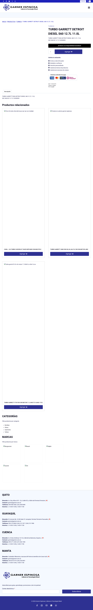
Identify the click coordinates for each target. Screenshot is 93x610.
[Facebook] (3, 1)
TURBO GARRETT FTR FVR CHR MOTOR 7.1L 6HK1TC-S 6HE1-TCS (23, 402)
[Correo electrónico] (9, 1)
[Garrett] (12, 473)
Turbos (51, 26)
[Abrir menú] (89, 7)
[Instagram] (6, 1)
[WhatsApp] (15, 1)
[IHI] (33, 473)
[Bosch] (33, 454)
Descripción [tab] (7, 91)
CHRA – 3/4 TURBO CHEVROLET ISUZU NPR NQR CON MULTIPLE (22, 249)
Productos (83, 1)
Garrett (52, 86)
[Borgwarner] (12, 454)
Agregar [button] (22, 254)
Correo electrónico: (8, 588)
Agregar (67, 52)
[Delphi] (55, 454)
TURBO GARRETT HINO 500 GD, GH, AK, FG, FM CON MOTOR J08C (69, 249)
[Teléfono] (12, 1)
